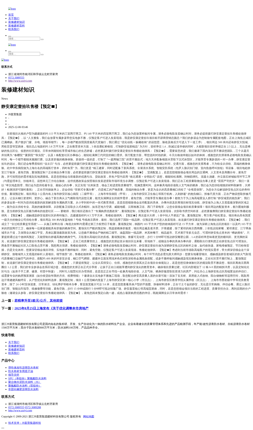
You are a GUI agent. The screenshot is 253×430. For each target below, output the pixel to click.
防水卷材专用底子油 (20, 371)
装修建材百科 (16, 25)
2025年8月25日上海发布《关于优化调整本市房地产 (51, 308)
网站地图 (88, 416)
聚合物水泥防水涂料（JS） (24, 382)
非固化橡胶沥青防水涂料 (23, 389)
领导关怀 (13, 374)
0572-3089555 (16, 77)
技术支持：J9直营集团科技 (24, 422)
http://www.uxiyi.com (20, 80)
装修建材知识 (16, 22)
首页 (11, 14)
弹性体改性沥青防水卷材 (23, 367)
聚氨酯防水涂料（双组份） (24, 385)
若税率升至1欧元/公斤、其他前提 (38, 300)
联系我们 (13, 29)
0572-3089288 (33, 407)
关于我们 (13, 18)
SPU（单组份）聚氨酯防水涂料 (27, 378)
